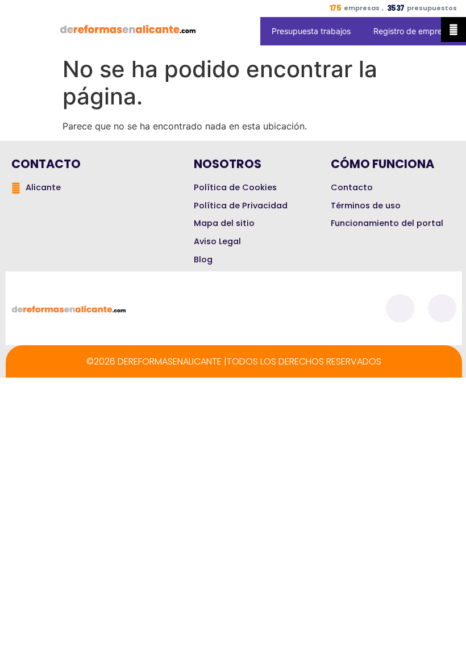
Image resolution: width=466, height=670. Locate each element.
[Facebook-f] (400, 308)
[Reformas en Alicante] (128, 29)
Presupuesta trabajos (311, 31)
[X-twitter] (442, 308)
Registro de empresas (414, 31)
